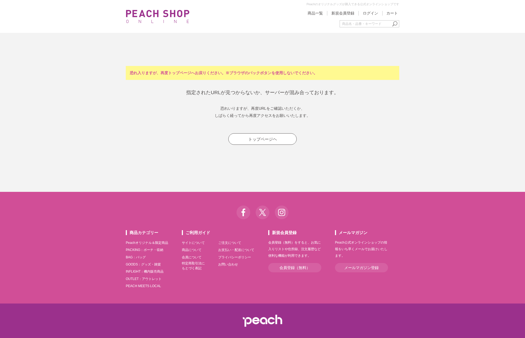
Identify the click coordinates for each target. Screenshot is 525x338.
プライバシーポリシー (234, 257)
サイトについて (193, 243)
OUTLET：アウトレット (144, 279)
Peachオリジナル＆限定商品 (147, 243)
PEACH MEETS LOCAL (143, 286)
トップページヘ (262, 139)
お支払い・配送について (236, 250)
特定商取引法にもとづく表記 (193, 265)
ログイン (370, 13)
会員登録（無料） (294, 267)
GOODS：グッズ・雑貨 (143, 264)
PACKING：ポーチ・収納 (144, 250)
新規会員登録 (342, 13)
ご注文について (229, 243)
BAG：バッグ (136, 257)
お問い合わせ (228, 264)
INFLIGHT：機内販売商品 (145, 271)
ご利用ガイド (198, 232)
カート (392, 13)
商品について (192, 250)
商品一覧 (315, 13)
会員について (192, 257)
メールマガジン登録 (361, 267)
